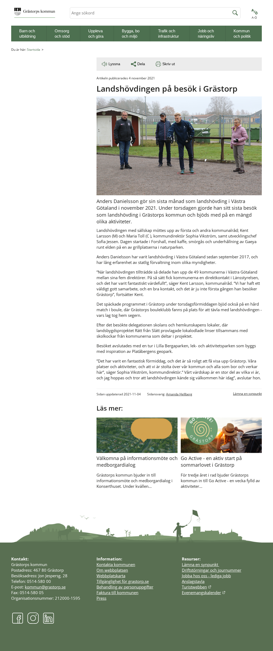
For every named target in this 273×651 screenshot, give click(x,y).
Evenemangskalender (204, 592)
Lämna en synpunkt (247, 393)
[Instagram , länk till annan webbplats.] (33, 622)
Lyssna (114, 64)
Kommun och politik (242, 33)
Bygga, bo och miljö (130, 33)
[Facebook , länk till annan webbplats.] (17, 622)
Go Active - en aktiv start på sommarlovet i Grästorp (211, 461)
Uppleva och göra (95, 33)
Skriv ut (168, 64)
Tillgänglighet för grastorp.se (123, 581)
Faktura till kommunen (117, 592)
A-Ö (254, 17)
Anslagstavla (193, 581)
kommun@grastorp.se (45, 587)
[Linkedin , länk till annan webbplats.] (48, 622)
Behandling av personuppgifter (125, 587)
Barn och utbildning (27, 33)
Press (101, 598)
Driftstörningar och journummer (211, 570)
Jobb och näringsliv (206, 33)
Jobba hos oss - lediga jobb (206, 575)
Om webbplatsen (112, 570)
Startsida (33, 49)
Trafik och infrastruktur (168, 33)
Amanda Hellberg (179, 394)
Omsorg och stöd (62, 33)
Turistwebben (196, 587)
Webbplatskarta (111, 575)
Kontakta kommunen (116, 564)
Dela (141, 64)
